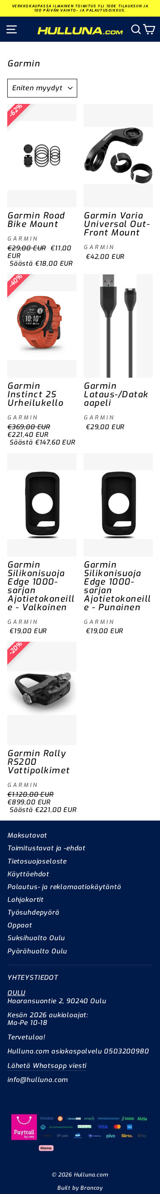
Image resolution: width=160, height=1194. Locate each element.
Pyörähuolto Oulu (37, 951)
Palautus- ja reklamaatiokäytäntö (64, 887)
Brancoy (91, 1187)
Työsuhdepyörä (33, 912)
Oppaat (19, 925)
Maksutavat (27, 835)
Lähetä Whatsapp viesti (46, 1066)
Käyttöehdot (28, 874)
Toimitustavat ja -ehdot (46, 848)
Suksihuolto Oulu (36, 938)
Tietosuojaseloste (37, 861)
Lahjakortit (25, 900)
